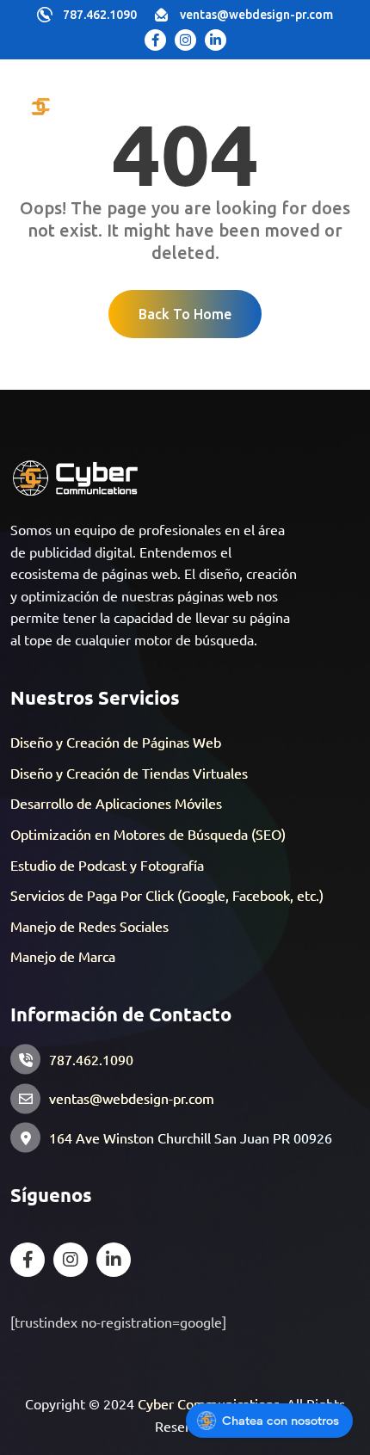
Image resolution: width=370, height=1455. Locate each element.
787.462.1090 (100, 15)
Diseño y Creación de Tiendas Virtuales (129, 772)
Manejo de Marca (62, 956)
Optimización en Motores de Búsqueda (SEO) (148, 833)
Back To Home (185, 314)
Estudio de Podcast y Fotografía (107, 864)
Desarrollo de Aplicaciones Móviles (116, 802)
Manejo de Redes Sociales (89, 925)
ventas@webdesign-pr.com (256, 15)
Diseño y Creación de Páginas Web (115, 741)
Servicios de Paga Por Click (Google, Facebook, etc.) (167, 894)
